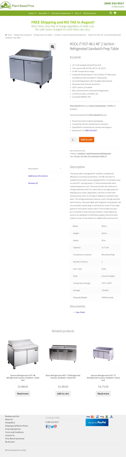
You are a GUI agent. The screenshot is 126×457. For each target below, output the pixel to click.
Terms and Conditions (14, 432)
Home (10, 35)
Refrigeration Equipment (23, 35)
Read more (22, 393)
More (77, 13)
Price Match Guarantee (14, 438)
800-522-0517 (91, 130)
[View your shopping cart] (116, 12)
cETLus (77, 156)
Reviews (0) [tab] (33, 183)
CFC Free (83, 156)
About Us (9, 419)
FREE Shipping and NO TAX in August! (63, 22)
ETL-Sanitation (93, 156)
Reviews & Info (89, 13)
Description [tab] (33, 168)
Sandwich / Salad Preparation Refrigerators (70, 35)
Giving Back (10, 422)
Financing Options (13, 429)
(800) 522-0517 (114, 3)
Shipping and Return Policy (16, 425)
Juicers (31, 13)
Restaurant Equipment (61, 13)
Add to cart (86, 139)
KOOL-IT (103, 156)
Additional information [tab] (38, 176)
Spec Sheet (80, 312)
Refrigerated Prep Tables (43, 35)
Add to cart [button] (63, 393)
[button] (52, 46)
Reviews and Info (12, 416)
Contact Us (10, 435)
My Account (10, 441)
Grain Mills (42, 13)
